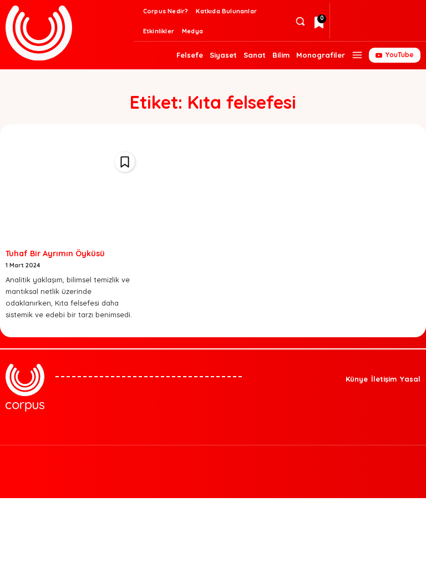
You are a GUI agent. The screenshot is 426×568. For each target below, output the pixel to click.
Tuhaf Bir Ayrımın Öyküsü (55, 253)
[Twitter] (362, 12)
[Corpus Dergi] (68, 33)
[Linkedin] (362, 30)
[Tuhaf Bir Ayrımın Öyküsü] (73, 193)
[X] (243, 458)
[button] (300, 21)
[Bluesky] (344, 12)
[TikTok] (225, 458)
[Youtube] (261, 458)
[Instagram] (380, 12)
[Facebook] (398, 12)
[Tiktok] (344, 30)
